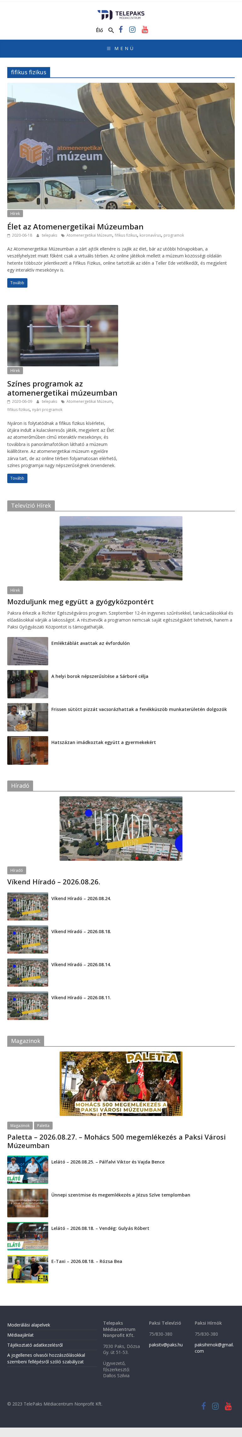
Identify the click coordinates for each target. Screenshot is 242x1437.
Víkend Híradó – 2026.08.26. (53, 881)
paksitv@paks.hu (166, 1345)
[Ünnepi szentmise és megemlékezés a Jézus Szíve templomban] (27, 1192)
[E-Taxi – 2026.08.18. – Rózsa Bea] (27, 1258)
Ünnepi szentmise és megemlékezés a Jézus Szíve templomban (120, 1195)
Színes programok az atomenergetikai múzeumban (62, 388)
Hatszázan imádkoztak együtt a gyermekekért (103, 742)
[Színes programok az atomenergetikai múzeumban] (62, 308)
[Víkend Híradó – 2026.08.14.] (27, 962)
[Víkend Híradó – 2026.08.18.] (27, 929)
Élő (99, 30)
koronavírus (150, 235)
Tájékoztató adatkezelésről (35, 1345)
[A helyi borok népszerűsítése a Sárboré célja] (27, 673)
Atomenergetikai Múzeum (89, 235)
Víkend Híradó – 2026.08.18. (81, 931)
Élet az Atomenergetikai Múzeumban (75, 226)
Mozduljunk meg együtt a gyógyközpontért (80, 601)
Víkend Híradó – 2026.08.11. (81, 997)
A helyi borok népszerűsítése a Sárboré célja (99, 676)
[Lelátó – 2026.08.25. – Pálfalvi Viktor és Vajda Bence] (27, 1159)
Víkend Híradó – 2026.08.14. (81, 964)
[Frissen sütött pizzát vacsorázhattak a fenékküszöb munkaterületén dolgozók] (27, 706)
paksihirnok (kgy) (57, 609)
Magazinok (20, 1125)
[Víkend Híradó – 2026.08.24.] (27, 896)
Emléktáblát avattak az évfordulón (90, 643)
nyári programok (47, 409)
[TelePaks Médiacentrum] (121, 11)
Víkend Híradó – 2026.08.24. (81, 898)
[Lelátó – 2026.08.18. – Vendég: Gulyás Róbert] (27, 1225)
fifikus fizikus (126, 235)
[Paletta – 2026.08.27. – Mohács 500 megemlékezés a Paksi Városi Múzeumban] (121, 1055)
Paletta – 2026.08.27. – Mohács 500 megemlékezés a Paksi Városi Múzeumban (116, 1141)
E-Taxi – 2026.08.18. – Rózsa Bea (86, 1261)
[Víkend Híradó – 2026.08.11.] (27, 995)
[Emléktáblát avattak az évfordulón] (27, 640)
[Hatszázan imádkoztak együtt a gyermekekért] (27, 739)
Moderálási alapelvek (28, 1325)
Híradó (16, 870)
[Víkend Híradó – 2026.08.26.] (121, 800)
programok (174, 235)
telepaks (50, 235)
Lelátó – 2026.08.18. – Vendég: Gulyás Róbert (100, 1228)
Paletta (43, 1125)
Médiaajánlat (20, 1335)
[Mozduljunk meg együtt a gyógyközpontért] (121, 519)
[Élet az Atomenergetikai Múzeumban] (121, 86)
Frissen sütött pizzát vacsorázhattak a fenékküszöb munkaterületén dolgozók (139, 709)
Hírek (15, 213)
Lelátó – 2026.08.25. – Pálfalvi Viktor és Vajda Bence (107, 1162)
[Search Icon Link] (111, 30)
